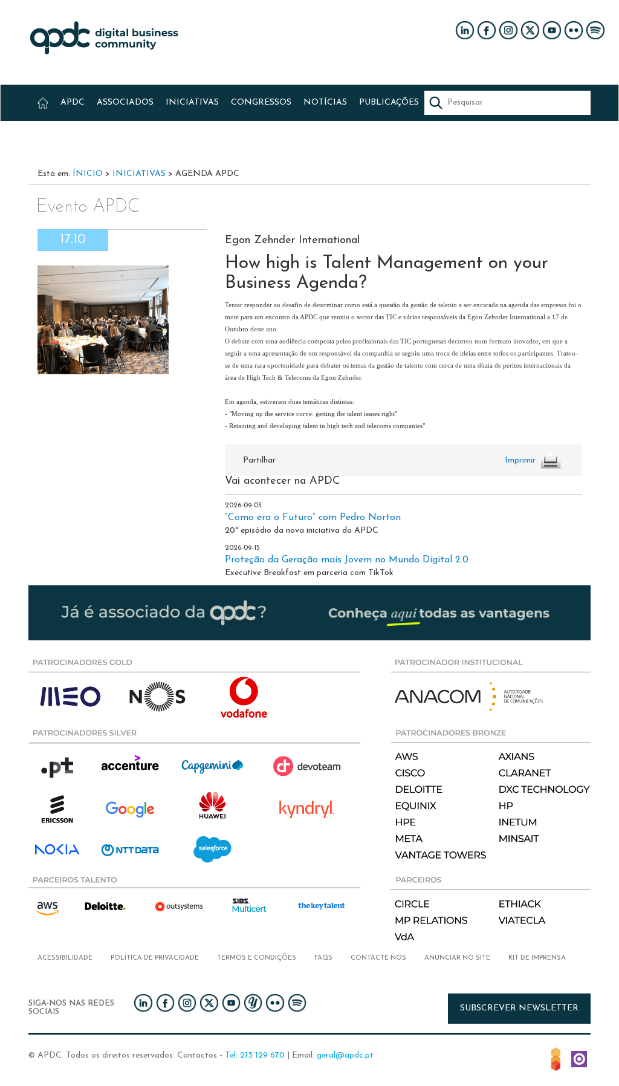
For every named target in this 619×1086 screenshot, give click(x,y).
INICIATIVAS (192, 102)
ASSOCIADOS (125, 102)
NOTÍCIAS (325, 102)
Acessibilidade (64, 958)
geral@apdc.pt (345, 1055)
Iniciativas (139, 173)
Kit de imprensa (537, 958)
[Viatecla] (556, 1057)
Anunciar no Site (457, 958)
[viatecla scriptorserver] (579, 1057)
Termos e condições (256, 958)
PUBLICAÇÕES (389, 102)
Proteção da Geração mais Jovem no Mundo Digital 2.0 (346, 560)
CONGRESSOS (261, 102)
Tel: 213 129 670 (255, 1055)
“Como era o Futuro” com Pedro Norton (313, 517)
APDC (72, 102)
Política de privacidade (155, 958)
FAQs (323, 958)
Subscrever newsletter (519, 1008)
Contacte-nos (378, 958)
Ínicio (88, 173)
